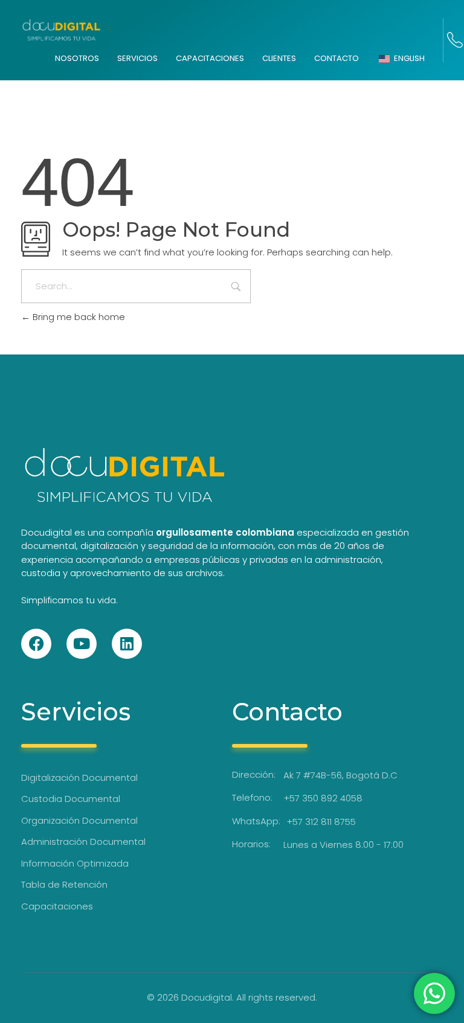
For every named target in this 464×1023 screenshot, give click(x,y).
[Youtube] (81, 644)
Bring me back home (77, 316)
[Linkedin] (127, 644)
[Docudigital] (61, 30)
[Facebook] (36, 644)
